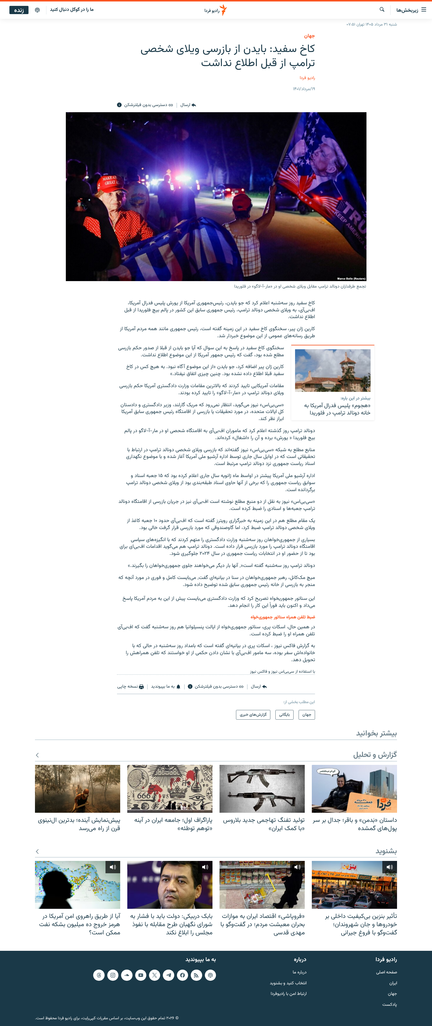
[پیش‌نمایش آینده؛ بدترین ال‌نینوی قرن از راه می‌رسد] (77, 789)
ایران (393, 983)
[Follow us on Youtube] (140, 975)
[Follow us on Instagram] (112, 975)
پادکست (389, 1005)
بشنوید (386, 851)
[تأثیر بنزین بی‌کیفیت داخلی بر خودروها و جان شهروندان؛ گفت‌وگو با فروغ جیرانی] (354, 885)
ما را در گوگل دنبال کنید (72, 10)
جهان (309, 36)
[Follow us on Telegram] (168, 975)
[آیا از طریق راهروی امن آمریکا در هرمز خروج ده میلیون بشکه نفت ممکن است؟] (77, 885)
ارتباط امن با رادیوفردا (289, 994)
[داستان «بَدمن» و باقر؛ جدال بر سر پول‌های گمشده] (354, 789)
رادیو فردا (307, 78)
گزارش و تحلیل (375, 755)
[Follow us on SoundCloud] (126, 975)
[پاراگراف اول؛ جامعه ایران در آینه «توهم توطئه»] (169, 789)
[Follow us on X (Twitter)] (154, 975)
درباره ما (300, 973)
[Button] (188, 105)
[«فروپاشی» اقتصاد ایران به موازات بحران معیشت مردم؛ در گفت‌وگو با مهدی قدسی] (262, 885)
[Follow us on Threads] (98, 975)
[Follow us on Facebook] (182, 975)
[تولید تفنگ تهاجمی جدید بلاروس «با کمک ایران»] (262, 789)
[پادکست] (37, 10)
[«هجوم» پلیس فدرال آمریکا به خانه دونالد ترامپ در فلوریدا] (333, 370)
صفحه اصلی (386, 973)
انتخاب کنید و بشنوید (288, 983)
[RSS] (196, 975)
